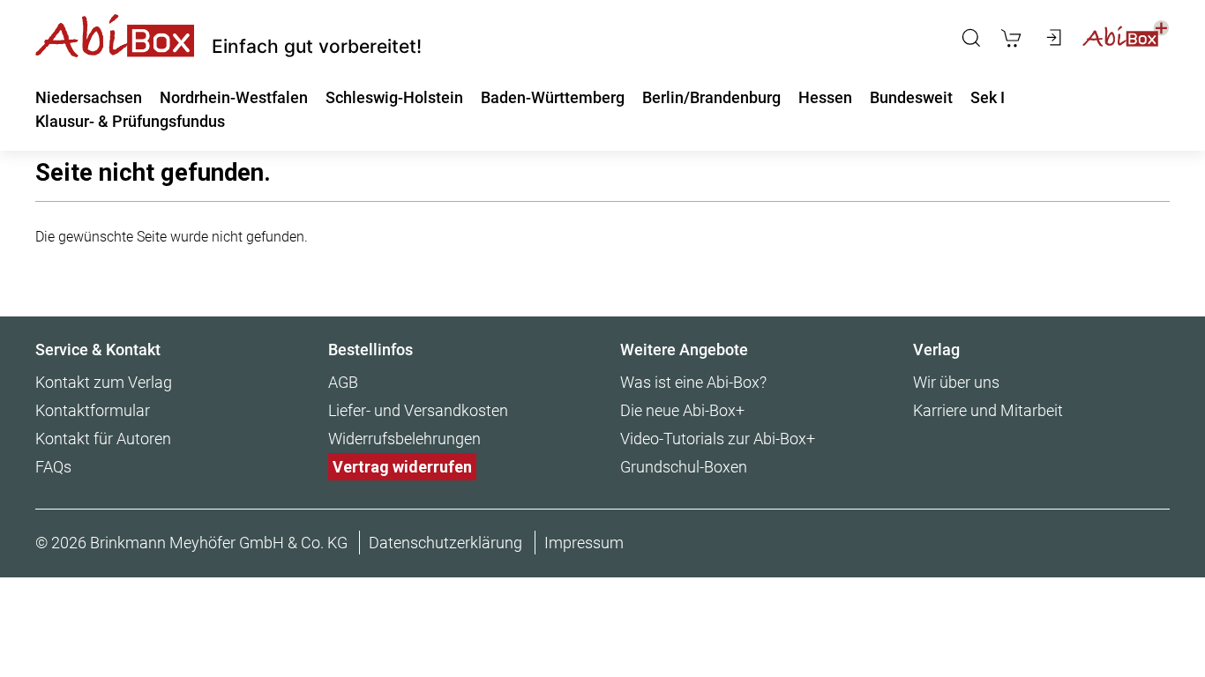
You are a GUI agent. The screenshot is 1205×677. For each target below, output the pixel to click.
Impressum (584, 542)
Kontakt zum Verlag (103, 382)
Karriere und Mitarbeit (988, 410)
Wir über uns (956, 382)
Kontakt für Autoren (103, 438)
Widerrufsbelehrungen (404, 438)
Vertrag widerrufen (402, 467)
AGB (343, 382)
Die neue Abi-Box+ (682, 410)
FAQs (53, 467)
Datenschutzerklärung (445, 542)
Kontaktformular (92, 410)
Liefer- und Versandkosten (418, 410)
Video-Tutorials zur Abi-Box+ (717, 438)
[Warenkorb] (1011, 37)
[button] (971, 37)
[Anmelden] (1052, 37)
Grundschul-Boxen (683, 467)
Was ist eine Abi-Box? (693, 382)
